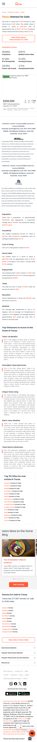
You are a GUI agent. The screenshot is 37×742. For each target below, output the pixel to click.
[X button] (20, 683)
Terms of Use (22, 719)
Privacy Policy (8, 721)
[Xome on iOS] (11, 693)
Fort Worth (8, 491)
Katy (6, 510)
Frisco (6, 518)
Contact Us (18, 671)
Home (4, 12)
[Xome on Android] (24, 693)
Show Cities (19, 640)
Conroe (7, 520)
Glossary (14, 675)
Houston (7, 483)
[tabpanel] (18, 557)
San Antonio (8, 499)
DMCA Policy (16, 732)
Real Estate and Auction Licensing (15, 701)
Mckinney (7, 515)
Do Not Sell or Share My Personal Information (17, 733)
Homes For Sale (13, 12)
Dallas (6, 488)
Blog (21, 675)
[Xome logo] (18, 3)
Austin (6, 494)
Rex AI (25, 678)
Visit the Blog (18, 584)
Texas (22, 12)
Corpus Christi (9, 504)
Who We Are (8, 671)
